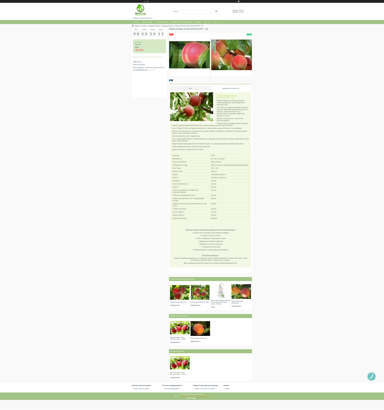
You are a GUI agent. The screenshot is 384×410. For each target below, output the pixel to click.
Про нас (207, 22)
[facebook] (170, 80)
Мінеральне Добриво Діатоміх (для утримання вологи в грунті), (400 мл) (220, 302)
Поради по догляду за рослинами (205, 388)
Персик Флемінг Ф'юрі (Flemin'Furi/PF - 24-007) (178, 338)
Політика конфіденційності (172, 388)
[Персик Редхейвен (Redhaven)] (241, 291)
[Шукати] (216, 11)
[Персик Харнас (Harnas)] (200, 328)
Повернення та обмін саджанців (181, 22)
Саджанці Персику (154, 26)
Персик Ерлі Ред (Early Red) (199, 302)
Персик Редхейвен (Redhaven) (237, 302)
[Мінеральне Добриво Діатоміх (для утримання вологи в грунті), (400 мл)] (220, 290)
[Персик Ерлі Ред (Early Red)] (200, 292)
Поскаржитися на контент (186, 396)
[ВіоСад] (140, 10)
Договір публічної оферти (141, 388)
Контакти (198, 22)
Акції (215, 22)
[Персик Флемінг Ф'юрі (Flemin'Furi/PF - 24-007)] (180, 327)
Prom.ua (201, 394)
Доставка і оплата (162, 22)
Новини (227, 388)
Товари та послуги (141, 26)
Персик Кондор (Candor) (178, 302)
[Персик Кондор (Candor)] (180, 292)
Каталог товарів (147, 22)
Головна (136, 22)
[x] (172, 80)
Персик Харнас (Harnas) (198, 338)
